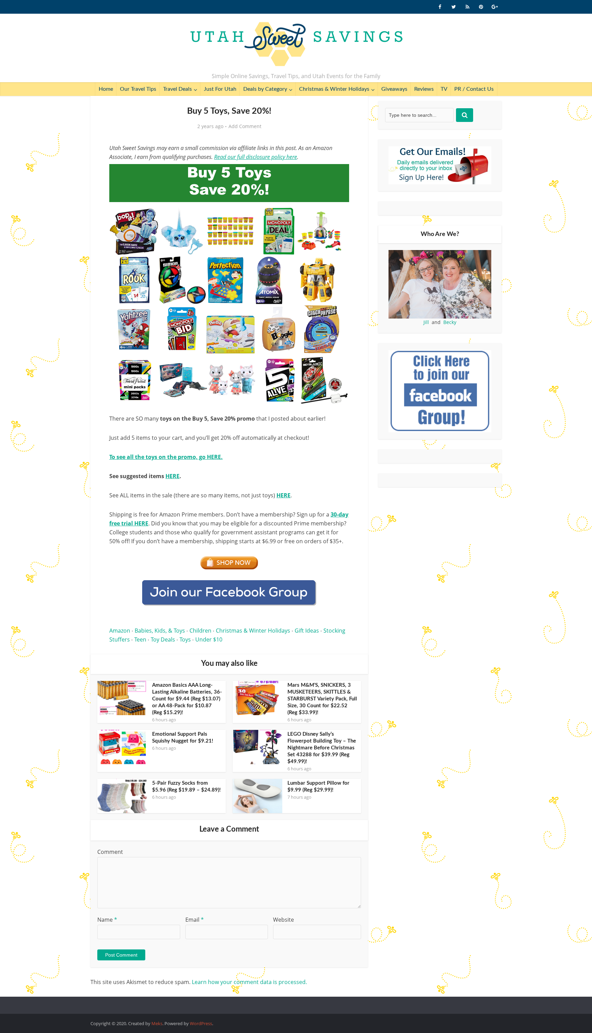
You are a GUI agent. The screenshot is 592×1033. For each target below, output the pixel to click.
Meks (156, 1023)
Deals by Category (265, 89)
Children (200, 630)
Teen (140, 639)
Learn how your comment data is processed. (249, 982)
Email (194, 919)
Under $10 (208, 639)
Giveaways (394, 89)
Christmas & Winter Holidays (334, 89)
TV (444, 89)
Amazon (119, 630)
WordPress (201, 1023)
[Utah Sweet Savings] (296, 44)
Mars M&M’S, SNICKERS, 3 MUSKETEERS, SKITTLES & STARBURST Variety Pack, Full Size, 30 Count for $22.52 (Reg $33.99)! (322, 699)
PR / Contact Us (474, 89)
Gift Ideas (307, 630)
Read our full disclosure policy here (255, 157)
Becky (449, 322)
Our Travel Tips (138, 89)
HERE (172, 476)
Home (106, 89)
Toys (185, 639)
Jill (426, 322)
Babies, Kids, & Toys (160, 630)
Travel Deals (177, 89)
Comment (110, 852)
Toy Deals (163, 639)
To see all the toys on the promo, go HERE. (166, 457)
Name (107, 919)
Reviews (424, 89)
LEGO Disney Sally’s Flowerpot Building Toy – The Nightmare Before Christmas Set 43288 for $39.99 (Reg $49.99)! (321, 748)
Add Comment (245, 126)
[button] (339, 174)
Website (283, 919)
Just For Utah (220, 89)
